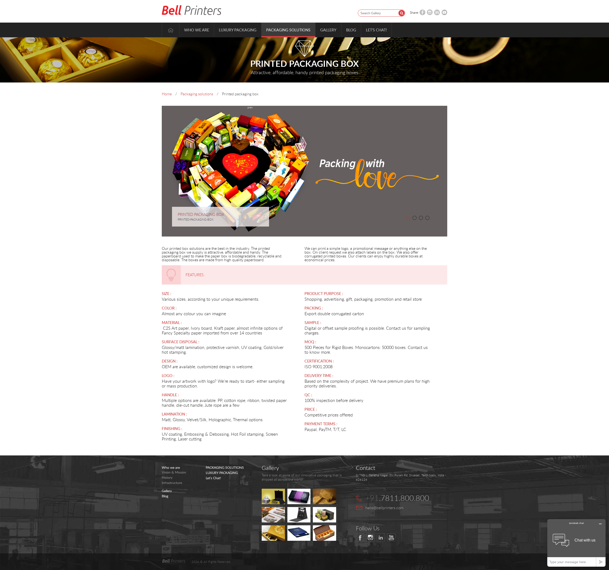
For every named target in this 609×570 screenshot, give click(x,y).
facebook (360, 537)
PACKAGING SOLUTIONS (225, 467)
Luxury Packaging (237, 30)
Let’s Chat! (376, 30)
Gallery (328, 30)
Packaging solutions (197, 94)
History (167, 477)
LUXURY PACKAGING (222, 473)
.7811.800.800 (397, 498)
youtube (391, 537)
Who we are (196, 30)
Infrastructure (172, 483)
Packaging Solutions (288, 30)
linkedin (381, 537)
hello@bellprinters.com (384, 507)
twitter (370, 537)
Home (170, 30)
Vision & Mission (174, 472)
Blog (351, 30)
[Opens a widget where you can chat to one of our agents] (576, 542)
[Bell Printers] (191, 10)
